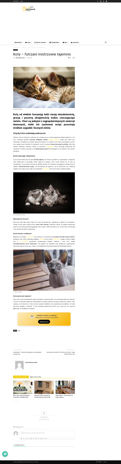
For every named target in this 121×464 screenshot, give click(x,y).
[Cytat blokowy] (36, 439)
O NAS (21, 1)
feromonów (46, 169)
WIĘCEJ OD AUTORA (35, 377)
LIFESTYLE (75, 42)
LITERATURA (55, 42)
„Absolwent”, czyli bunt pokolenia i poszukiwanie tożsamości (27, 353)
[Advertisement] (60, 27)
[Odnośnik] (41, 439)
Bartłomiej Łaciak (20, 57)
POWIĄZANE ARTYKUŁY (21, 377)
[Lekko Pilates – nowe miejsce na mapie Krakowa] (65, 387)
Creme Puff (30, 237)
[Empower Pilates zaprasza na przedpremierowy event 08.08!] (44, 387)
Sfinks (42, 239)
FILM (28, 42)
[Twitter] (106, 1)
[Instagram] (100, 1)
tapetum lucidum (54, 139)
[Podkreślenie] (26, 439)
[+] (46, 438)
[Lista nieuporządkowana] (34, 439)
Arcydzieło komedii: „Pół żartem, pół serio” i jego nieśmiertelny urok (61, 353)
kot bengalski (23, 241)
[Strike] (29, 439)
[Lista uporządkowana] (31, 439)
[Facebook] (97, 1)
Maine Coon (56, 239)
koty (19, 330)
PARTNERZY (16, 1)
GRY (65, 42)
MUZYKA (18, 42)
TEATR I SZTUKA (41, 42)
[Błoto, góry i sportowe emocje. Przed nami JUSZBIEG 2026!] (23, 387)
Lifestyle (24, 47)
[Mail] (103, 1)
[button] (106, 42)
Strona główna (16, 47)
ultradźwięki (50, 146)
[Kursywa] (24, 439)
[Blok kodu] (38, 439)
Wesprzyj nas (44, 322)
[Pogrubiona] (21, 439)
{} (43, 438)
